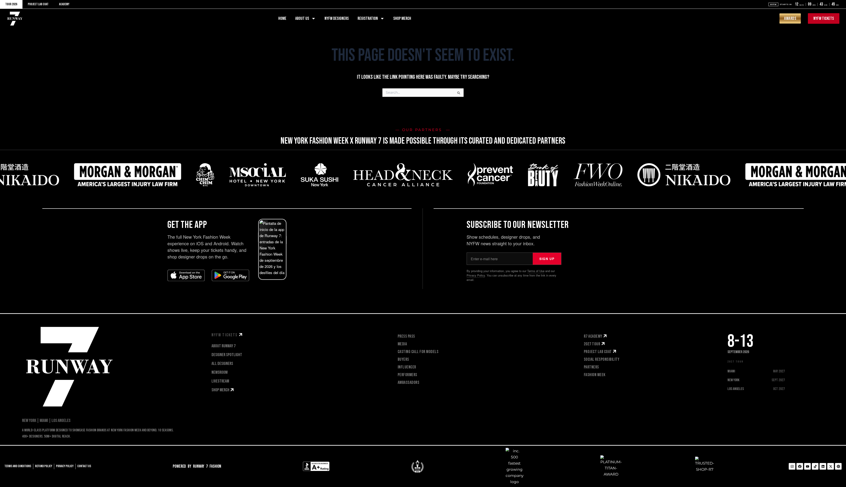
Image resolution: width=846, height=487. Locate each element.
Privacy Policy (476, 275)
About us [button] (302, 18)
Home (282, 18)
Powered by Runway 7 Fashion (197, 466)
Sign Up (547, 258)
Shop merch (402, 18)
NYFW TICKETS (225, 335)
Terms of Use (535, 271)
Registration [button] (368, 18)
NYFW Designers (337, 18)
